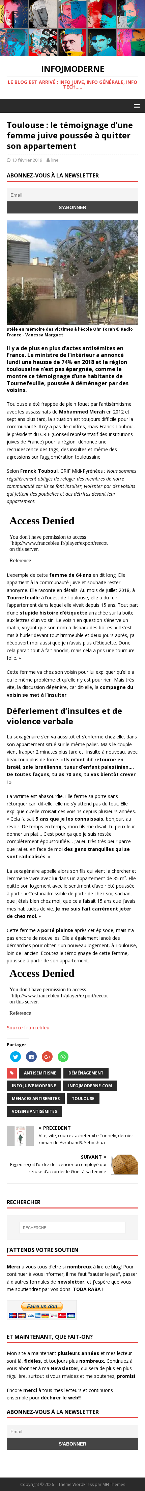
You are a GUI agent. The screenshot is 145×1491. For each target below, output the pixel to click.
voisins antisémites (34, 1111)
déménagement (86, 1073)
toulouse (83, 1098)
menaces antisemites (36, 1098)
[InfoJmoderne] (72, 52)
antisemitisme (40, 1073)
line (55, 160)
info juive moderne (34, 1086)
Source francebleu (28, 1027)
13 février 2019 (27, 160)
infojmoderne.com (90, 1086)
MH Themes (114, 1484)
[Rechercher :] (72, 1227)
